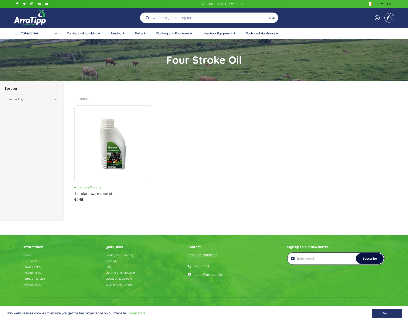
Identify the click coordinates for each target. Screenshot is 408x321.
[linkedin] (39, 4)
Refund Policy (32, 272)
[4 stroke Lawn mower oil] (113, 144)
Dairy (109, 267)
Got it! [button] (387, 313)
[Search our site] (147, 18)
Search (27, 255)
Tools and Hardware (119, 284)
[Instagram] (32, 4)
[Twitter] (24, 4)
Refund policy (32, 284)
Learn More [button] (137, 313)
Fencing (111, 261)
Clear (272, 17)
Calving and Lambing (119, 255)
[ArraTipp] (30, 18)
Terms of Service (34, 278)
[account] (377, 18)
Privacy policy (32, 267)
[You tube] (47, 4)
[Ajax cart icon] (389, 18)
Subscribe (370, 258)
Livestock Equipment (119, 278)
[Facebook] (17, 4)
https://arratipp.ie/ (202, 255)
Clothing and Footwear (120, 272)
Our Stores (30, 261)
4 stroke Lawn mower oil (93, 193)
